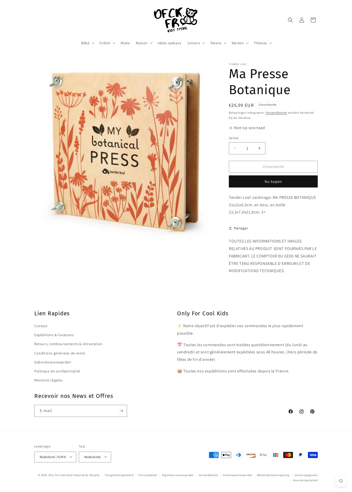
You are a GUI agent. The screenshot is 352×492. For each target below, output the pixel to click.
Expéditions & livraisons (54, 335)
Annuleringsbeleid (305, 480)
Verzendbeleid (208, 475)
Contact (40, 326)
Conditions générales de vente (59, 353)
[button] (87, 43)
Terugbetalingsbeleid (119, 475)
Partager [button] (241, 228)
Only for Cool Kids (60, 475)
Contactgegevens (306, 475)
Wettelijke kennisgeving (273, 475)
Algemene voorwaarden (178, 475)
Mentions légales (48, 380)
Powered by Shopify (86, 475)
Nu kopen (273, 181)
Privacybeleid (148, 475)
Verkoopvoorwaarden (237, 475)
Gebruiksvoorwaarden (52, 362)
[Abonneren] (121, 411)
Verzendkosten (276, 112)
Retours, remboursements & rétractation (68, 344)
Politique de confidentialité (57, 371)
